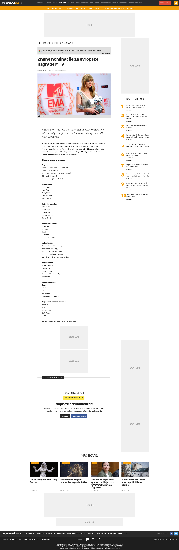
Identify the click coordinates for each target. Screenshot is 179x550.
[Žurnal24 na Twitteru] (176, 533)
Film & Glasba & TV (64, 43)
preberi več (74, 398)
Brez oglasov (164, 3)
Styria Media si (172, 539)
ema (44, 377)
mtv (62, 377)
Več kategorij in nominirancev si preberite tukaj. (59, 321)
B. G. (44, 70)
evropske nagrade (53, 377)
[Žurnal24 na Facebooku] (171, 533)
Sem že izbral (106, 53)
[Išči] (172, 3)
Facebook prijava (79, 416)
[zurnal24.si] (12, 3)
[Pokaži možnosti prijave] (176, 3)
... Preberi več (116, 548)
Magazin (46, 43)
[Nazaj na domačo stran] (39, 43)
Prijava (65, 416)
